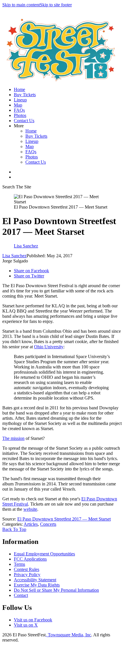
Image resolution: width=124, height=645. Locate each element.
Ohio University (48, 346)
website (30, 509)
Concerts (48, 524)
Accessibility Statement (35, 579)
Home (19, 89)
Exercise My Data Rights (37, 584)
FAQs (19, 110)
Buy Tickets (25, 94)
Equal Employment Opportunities (44, 553)
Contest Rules (26, 569)
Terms (19, 564)
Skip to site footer (56, 4)
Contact (21, 595)
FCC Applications (30, 559)
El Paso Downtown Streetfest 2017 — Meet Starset (64, 519)
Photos (20, 115)
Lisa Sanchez (14, 255)
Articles (31, 524)
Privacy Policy (27, 574)
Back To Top (14, 529)
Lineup (20, 99)
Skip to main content (21, 4)
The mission (13, 438)
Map (18, 105)
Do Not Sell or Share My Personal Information (56, 590)
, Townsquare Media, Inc (68, 634)
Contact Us (24, 120)
